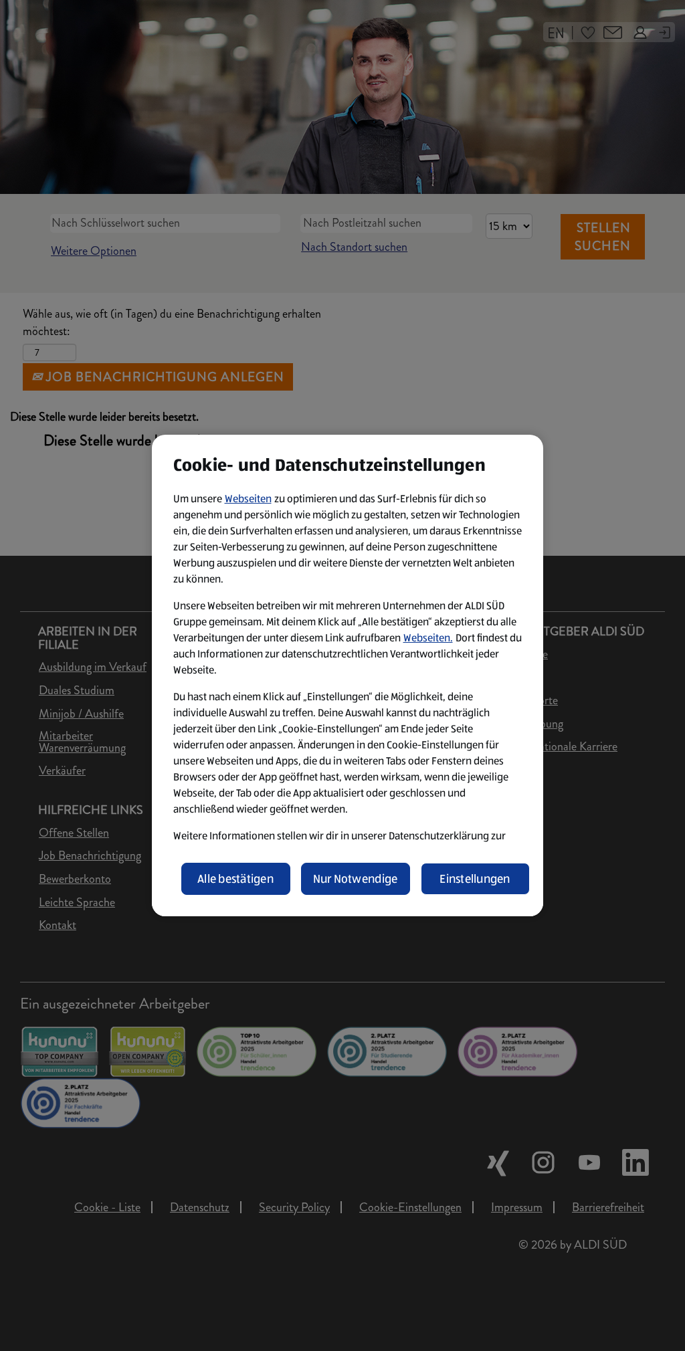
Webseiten (248, 498)
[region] (347, 675)
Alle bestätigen (235, 879)
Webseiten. (428, 637)
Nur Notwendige (355, 879)
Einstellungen (474, 879)
